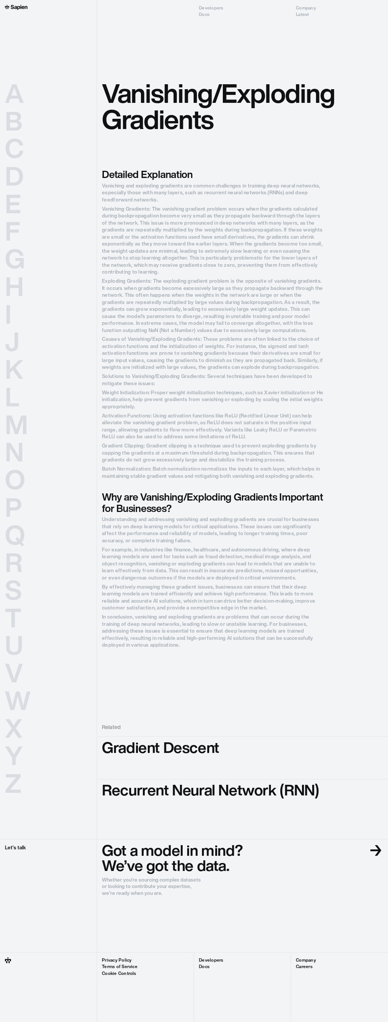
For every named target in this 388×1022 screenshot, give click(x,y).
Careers (304, 967)
